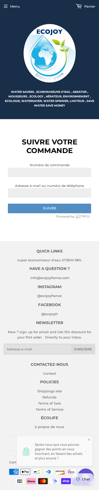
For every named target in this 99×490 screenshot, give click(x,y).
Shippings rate (49, 391)
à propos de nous (49, 427)
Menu (15, 6)
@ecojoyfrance (49, 296)
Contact (49, 373)
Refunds (49, 397)
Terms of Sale (49, 403)
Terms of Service (49, 409)
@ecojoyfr (49, 314)
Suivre (49, 208)
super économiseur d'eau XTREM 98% (49, 260)
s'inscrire (83, 349)
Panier (89, 6)
